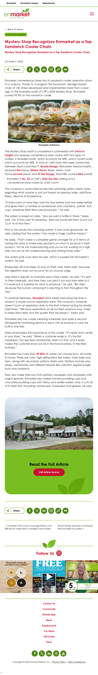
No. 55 (26, 178)
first (19, 170)
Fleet (49, 642)
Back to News (15, 29)
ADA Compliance (76, 662)
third (81, 174)
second (18, 174)
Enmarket (11, 3)
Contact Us (49, 603)
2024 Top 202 (50, 178)
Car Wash (49, 631)
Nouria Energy (49, 166)
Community (49, 609)
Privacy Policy (59, 662)
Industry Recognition (16, 34)
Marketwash (49, 3)
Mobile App (49, 614)
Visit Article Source (52, 473)
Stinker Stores (38, 170)
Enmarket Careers (29, 3)
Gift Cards (49, 636)
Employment (49, 625)
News (49, 620)
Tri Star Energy (46, 174)
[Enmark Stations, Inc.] (13, 14)
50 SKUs (40, 353)
